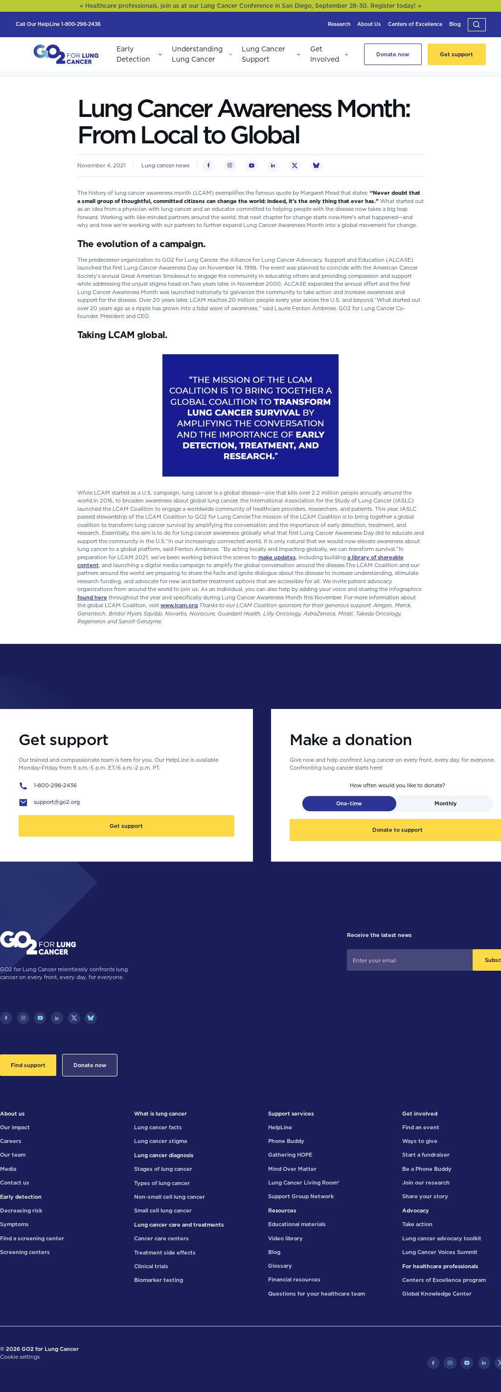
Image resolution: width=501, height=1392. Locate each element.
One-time (349, 803)
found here (92, 597)
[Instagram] (23, 1018)
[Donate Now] (392, 54)
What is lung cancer (160, 1114)
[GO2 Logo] (66, 55)
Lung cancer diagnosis (163, 1155)
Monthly (445, 803)
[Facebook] (6, 1018)
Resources (282, 1210)
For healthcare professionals (440, 1266)
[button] (477, 24)
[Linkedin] (57, 1018)
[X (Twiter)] (74, 1018)
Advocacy (415, 1210)
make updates (277, 557)
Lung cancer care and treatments (179, 1225)
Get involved (419, 1114)
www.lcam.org (179, 605)
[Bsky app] (91, 1018)
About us (12, 1114)
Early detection (21, 1197)
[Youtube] (40, 1018)
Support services (291, 1114)
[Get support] (456, 54)
